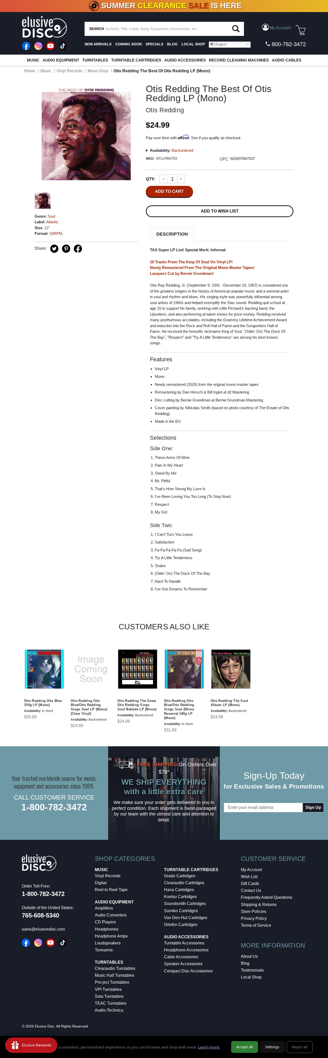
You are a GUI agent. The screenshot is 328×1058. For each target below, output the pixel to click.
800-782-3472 (288, 44)
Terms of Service (256, 925)
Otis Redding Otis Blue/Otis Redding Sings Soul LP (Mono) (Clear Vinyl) (89, 707)
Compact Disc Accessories (188, 971)
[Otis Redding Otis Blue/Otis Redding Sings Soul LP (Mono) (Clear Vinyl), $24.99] (90, 669)
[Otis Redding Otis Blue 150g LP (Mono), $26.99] (44, 669)
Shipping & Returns (258, 904)
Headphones (106, 929)
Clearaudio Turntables (115, 968)
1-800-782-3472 (54, 807)
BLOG (172, 44)
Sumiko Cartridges (181, 911)
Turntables (95, 60)
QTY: (150, 179)
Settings (272, 1046)
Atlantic (52, 222)
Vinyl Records (107, 876)
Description (172, 234)
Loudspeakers (108, 943)
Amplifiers (104, 908)
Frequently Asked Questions (266, 897)
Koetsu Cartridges (180, 896)
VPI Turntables (108, 989)
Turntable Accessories (184, 943)
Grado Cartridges (179, 876)
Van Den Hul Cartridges (185, 917)
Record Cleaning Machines (239, 60)
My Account (251, 870)
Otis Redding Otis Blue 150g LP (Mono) (43, 703)
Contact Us (251, 890)
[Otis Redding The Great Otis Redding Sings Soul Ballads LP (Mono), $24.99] (137, 669)
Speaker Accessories (183, 964)
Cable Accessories (181, 957)
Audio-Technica (109, 1010)
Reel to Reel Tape (111, 890)
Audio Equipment (61, 60)
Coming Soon (128, 44)
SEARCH (96, 29)
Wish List (249, 876)
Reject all (300, 1046)
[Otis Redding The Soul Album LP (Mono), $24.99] (230, 669)
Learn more (208, 1047)
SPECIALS (154, 44)
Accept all (244, 1046)
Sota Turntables (109, 996)
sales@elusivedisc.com (43, 929)
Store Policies (253, 911)
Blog (245, 963)
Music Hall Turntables (114, 975)
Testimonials (252, 970)
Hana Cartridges (179, 890)
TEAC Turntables (110, 1003)
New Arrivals (98, 44)
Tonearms (104, 950)
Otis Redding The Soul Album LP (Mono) (229, 703)
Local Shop (251, 977)
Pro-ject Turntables (112, 982)
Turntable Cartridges (136, 60)
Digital (101, 883)
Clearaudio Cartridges (184, 883)
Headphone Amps (111, 936)
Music (33, 60)
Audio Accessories (185, 60)
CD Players (105, 922)
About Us (249, 956)
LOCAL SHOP (193, 44)
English (220, 44)
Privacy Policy (254, 918)
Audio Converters (111, 915)
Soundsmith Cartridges (185, 903)
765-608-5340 (40, 915)
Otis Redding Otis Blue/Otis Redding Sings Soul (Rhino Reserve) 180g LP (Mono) (179, 709)
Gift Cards (250, 883)
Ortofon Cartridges (180, 924)
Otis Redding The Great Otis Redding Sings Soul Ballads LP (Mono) (137, 705)
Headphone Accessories (186, 950)
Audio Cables (286, 60)
